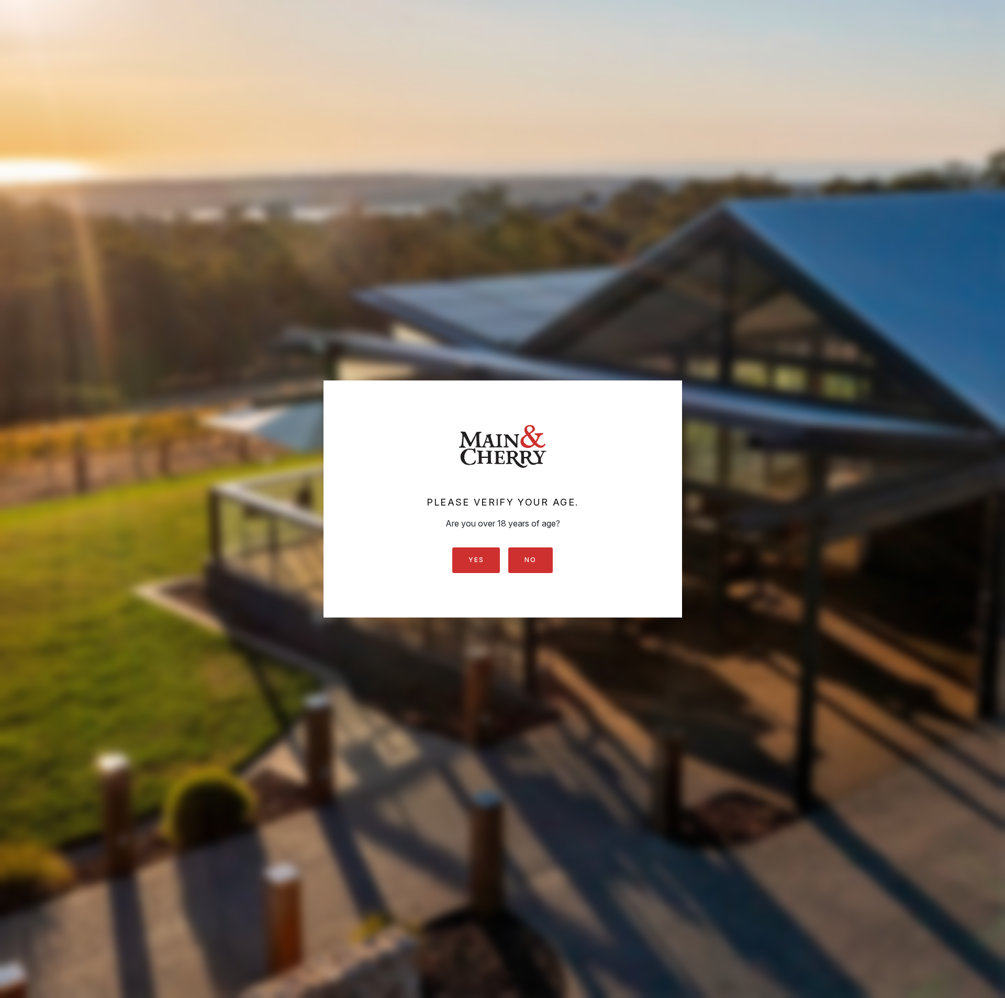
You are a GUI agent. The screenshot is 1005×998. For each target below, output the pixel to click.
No (530, 560)
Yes (476, 560)
